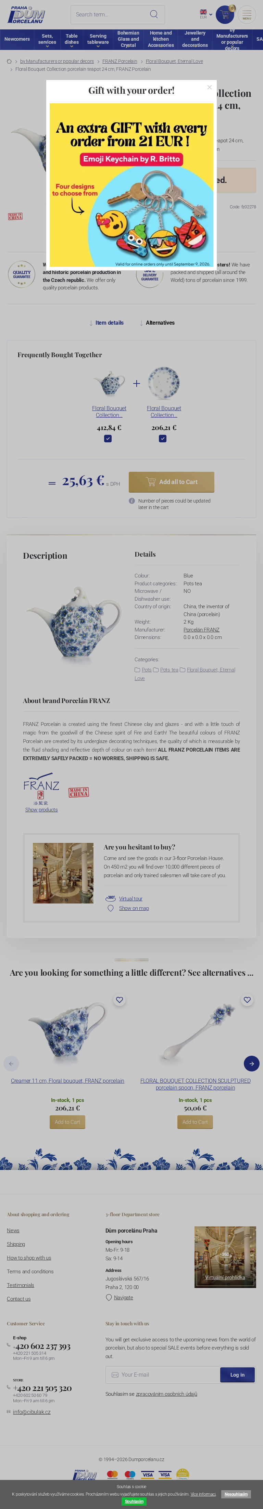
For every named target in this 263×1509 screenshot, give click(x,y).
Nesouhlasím (236, 1494)
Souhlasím (134, 1501)
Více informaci (203, 1494)
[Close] (209, 87)
